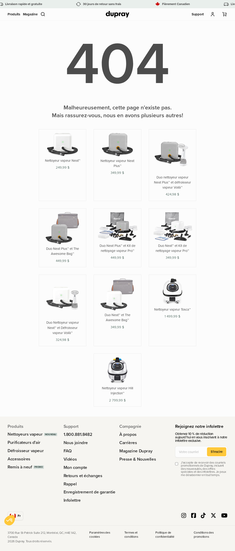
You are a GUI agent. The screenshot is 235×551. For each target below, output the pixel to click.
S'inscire (217, 451)
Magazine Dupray (135, 451)
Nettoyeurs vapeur (25, 434)
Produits (14, 14)
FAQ (68, 451)
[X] (213, 516)
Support (198, 14)
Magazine (30, 14)
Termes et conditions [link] (131, 535)
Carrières (128, 443)
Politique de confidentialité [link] (164, 535)
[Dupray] (117, 14)
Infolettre (72, 500)
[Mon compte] (212, 14)
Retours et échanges (83, 476)
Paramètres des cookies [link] (99, 535)
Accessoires (19, 459)
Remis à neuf (20, 467)
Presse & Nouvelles (137, 459)
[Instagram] (183, 516)
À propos (128, 434)
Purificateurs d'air (24, 442)
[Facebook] (193, 516)
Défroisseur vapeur (26, 451)
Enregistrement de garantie (89, 492)
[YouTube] (224, 516)
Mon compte (75, 467)
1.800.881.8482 (78, 434)
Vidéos (70, 459)
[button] (43, 14)
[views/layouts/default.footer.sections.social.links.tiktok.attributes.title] (203, 516)
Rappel (70, 484)
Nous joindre (76, 443)
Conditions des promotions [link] (203, 535)
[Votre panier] (224, 14)
